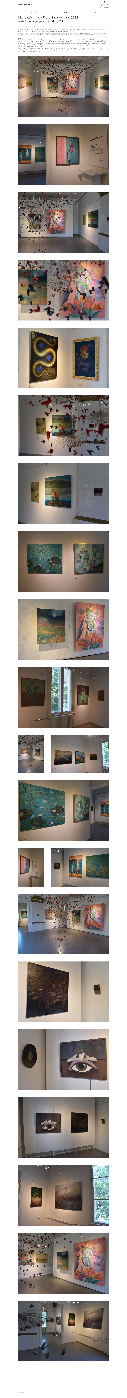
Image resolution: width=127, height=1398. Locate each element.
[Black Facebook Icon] (108, 2)
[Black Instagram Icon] (104, 2)
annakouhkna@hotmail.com (101, 5)
